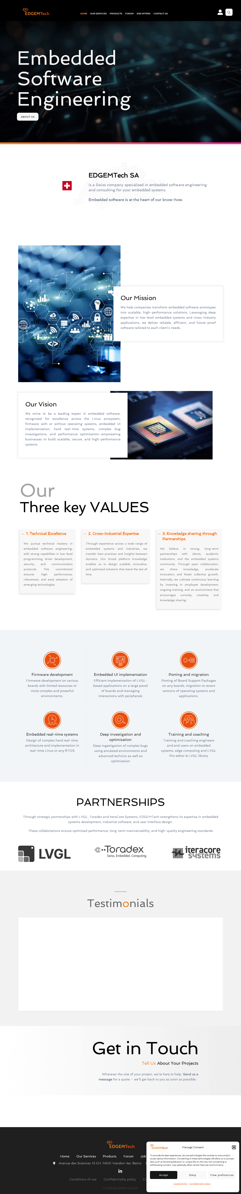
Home (83, 13)
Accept (163, 1175)
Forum (129, 13)
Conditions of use (83, 1180)
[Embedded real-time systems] (52, 727)
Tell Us (149, 1063)
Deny (192, 1175)
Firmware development (52, 674)
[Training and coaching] (189, 727)
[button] (234, 1147)
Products (116, 13)
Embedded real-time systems (52, 734)
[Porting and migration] (189, 667)
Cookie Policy (181, 1184)
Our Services (98, 13)
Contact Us (160, 13)
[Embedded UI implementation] (120, 667)
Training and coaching (188, 734)
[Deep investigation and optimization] (120, 727)
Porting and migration (189, 674)
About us (27, 116)
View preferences (222, 1175)
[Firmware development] (52, 667)
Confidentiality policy (199, 1184)
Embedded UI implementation (120, 674)
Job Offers (143, 13)
